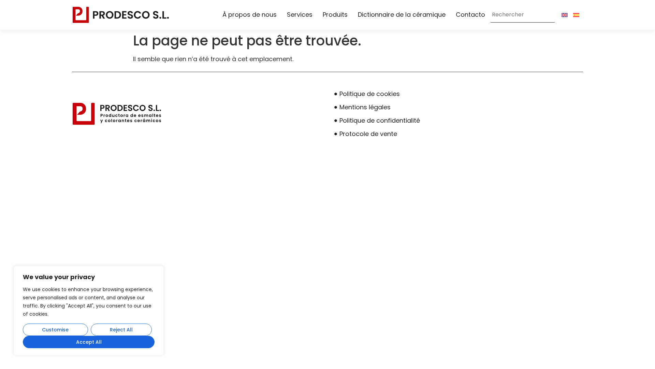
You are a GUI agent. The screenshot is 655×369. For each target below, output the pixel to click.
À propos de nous (249, 14)
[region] (89, 310)
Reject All (121, 329)
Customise (55, 329)
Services (299, 14)
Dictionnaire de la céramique (402, 14)
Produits (335, 14)
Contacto (470, 14)
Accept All (89, 342)
